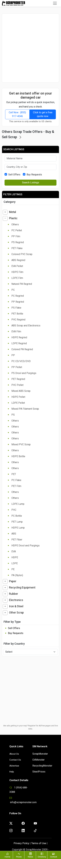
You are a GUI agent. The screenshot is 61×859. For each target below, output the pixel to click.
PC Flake (16, 480)
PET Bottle (17, 313)
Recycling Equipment (22, 587)
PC (13, 289)
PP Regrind (17, 301)
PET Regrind (18, 379)
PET (13, 474)
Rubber (13, 593)
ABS (13, 533)
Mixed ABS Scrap (20, 390)
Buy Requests (34, 174)
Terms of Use (38, 843)
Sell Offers (14, 174)
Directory (42, 857)
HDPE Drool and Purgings (25, 545)
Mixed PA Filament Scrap (25, 408)
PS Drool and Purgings (23, 373)
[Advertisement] (30, 47)
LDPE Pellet (18, 402)
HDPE (14, 557)
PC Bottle (16, 515)
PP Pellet (16, 367)
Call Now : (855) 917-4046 (17, 114)
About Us (14, 753)
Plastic (13, 218)
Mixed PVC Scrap (21, 444)
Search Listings (30, 182)
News (30, 857)
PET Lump (17, 521)
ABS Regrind (18, 260)
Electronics (16, 600)
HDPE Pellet (18, 396)
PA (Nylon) (17, 575)
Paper (12, 581)
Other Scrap (16, 612)
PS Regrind (17, 242)
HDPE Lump (18, 527)
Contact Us (15, 759)
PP (13, 355)
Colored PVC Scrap (21, 254)
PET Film (16, 486)
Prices (19, 857)
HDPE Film (17, 272)
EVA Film (16, 331)
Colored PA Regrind (22, 349)
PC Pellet (16, 230)
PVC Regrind (18, 319)
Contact (53, 857)
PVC (13, 509)
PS (13, 414)
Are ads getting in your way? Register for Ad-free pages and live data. (30, 727)
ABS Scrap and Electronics (25, 325)
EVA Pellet (17, 266)
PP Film (15, 236)
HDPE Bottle (18, 456)
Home (7, 857)
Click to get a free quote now (42, 114)
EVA (13, 551)
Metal (12, 212)
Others (15, 224)
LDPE (14, 563)
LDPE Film (17, 277)
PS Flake (16, 307)
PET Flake (17, 248)
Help (11, 771)
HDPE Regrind (19, 337)
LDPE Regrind (19, 343)
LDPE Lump (17, 503)
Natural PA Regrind (21, 283)
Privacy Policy (21, 843)
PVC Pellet (17, 384)
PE (13, 569)
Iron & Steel (16, 606)
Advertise (14, 765)
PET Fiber (16, 539)
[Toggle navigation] (55, 3)
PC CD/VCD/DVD (21, 361)
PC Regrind (17, 295)
